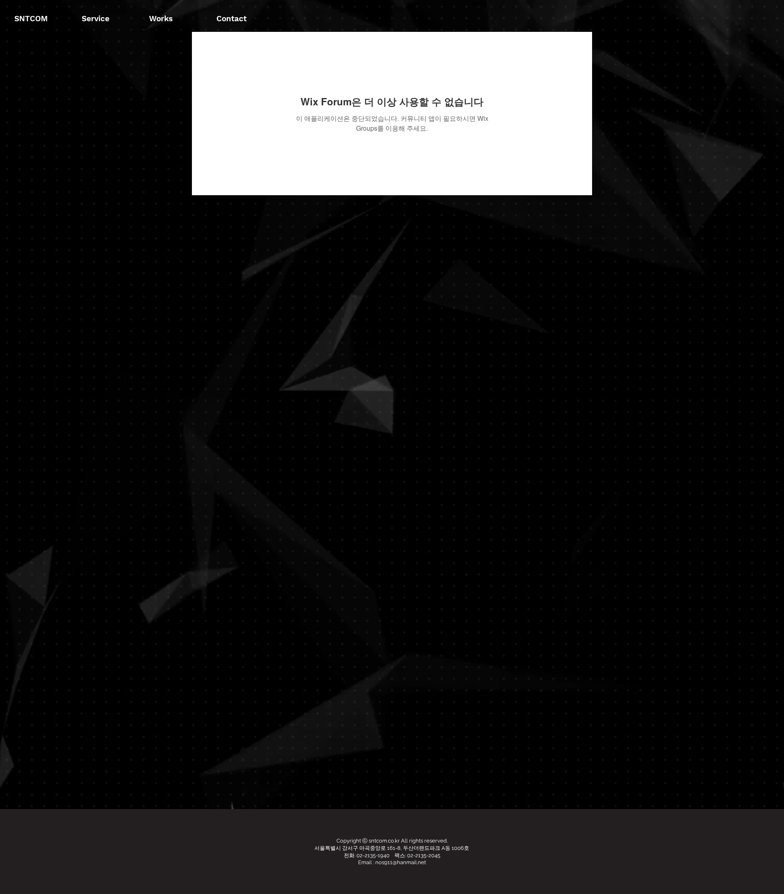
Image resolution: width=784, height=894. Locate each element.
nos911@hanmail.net (400, 862)
